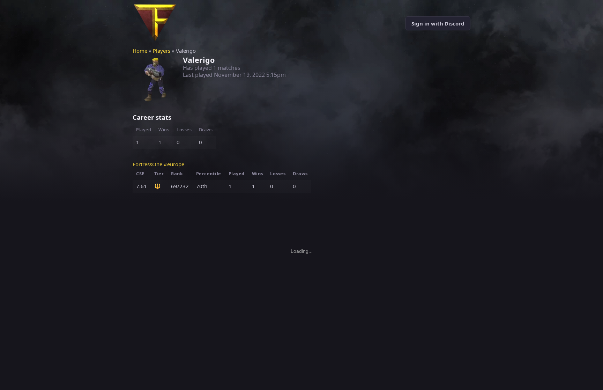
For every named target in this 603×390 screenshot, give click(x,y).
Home (140, 50)
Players (161, 50)
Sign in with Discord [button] (437, 23)
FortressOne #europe (158, 164)
